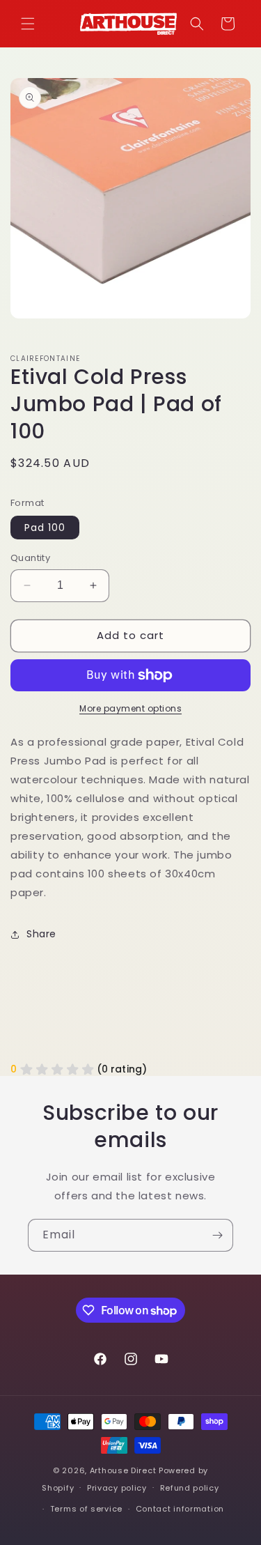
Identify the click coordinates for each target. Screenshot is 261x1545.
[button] (28, 23)
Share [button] (41, 934)
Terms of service (86, 1508)
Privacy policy (117, 1487)
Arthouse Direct (123, 1470)
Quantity (30, 557)
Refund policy (189, 1487)
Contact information (180, 1508)
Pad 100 (44, 528)
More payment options (130, 708)
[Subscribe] (217, 1235)
